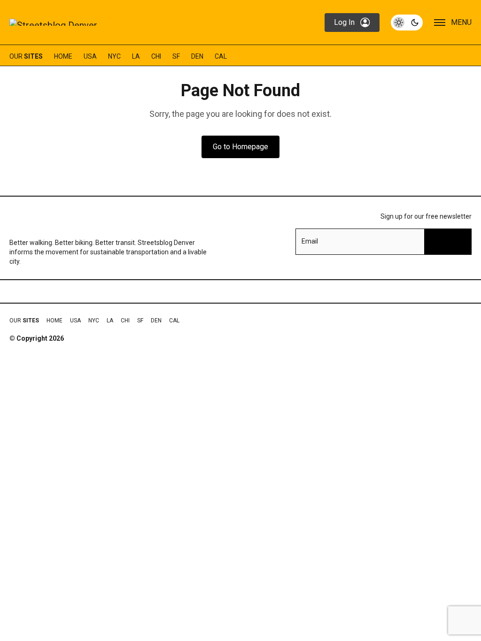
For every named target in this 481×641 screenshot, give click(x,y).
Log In (344, 22)
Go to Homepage (240, 146)
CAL (221, 56)
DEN (197, 56)
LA (136, 56)
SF (176, 56)
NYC (114, 56)
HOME (63, 56)
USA (90, 56)
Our (26, 56)
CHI (156, 56)
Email (310, 241)
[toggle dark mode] (407, 23)
